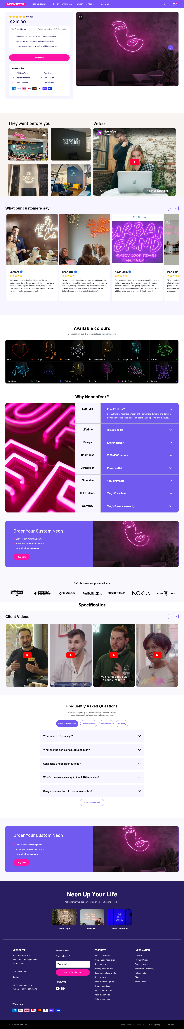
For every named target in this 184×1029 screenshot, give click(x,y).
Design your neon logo (87, 4)
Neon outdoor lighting (104, 982)
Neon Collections (39, 4)
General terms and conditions (132, 1025)
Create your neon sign (104, 960)
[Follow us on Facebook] (58, 988)
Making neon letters (103, 969)
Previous (3, 258)
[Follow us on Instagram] (63, 988)
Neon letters (100, 964)
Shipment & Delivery (144, 969)
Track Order (140, 982)
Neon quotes (100, 977)
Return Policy (141, 973)
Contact (138, 956)
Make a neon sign (102, 995)
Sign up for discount (72, 972)
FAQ (137, 977)
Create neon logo (102, 986)
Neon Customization (103, 991)
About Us (105, 4)
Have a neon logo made (105, 973)
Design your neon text (62, 4)
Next (180, 258)
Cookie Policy (170, 1025)
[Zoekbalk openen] (164, 4)
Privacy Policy (141, 960)
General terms (141, 964)
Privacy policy (154, 1025)
